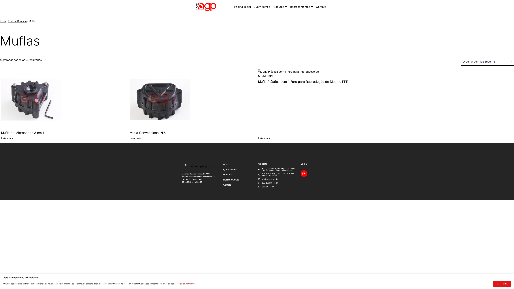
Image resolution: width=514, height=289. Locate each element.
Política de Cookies (187, 284)
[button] (280, 7)
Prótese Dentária (17, 21)
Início (3, 21)
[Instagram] (304, 173)
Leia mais (7, 138)
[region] (257, 281)
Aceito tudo (502, 284)
